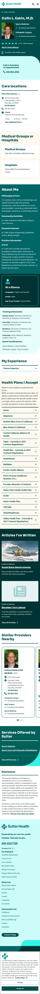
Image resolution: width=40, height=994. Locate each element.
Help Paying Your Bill (9, 877)
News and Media (9, 919)
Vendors (5, 923)
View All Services (9, 760)
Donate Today (10, 935)
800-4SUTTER (10, 843)
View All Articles (9, 623)
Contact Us (6, 848)
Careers (4, 896)
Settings (20, 982)
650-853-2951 (13, 693)
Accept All (20, 988)
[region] (20, 972)
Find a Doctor (6, 858)
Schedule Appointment (10, 855)
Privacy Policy (21, 978)
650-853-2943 (12, 71)
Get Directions (10, 105)
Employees (6, 912)
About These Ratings (10, 47)
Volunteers (5, 927)
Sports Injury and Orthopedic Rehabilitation (19, 750)
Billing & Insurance (8, 869)
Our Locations (7, 862)
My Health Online (8, 866)
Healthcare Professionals (11, 916)
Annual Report (8, 889)
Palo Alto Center (9, 94)
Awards (4, 893)
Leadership (6, 900)
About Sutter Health (9, 885)
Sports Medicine (8, 746)
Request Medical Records (11, 873)
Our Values (6, 904)
